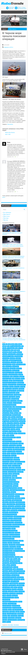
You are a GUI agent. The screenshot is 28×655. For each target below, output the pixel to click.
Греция (18, 397)
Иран (21, 425)
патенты (17, 496)
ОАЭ (13, 478)
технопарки (5, 593)
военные (5, 385)
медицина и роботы (7, 460)
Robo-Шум (5, 218)
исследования (6, 429)
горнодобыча (12, 393)
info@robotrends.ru (7, 650)
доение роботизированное (9, 405)
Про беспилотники (22, 8)
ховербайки (5, 612)
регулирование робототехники (10, 541)
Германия (21, 389)
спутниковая (6, 583)
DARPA (4, 346)
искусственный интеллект (9, 427)
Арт (3, 366)
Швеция (5, 616)
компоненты (6, 443)
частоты (22, 612)
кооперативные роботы (8, 447)
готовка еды (12, 397)
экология (5, 618)
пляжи (22, 498)
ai (6, 344)
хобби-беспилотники (18, 610)
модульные (5, 464)
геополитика (8, 389)
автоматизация (11, 354)
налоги (19, 470)
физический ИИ (16, 605)
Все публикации (7, 212)
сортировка (21, 573)
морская (19, 464)
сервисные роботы (7, 569)
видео (10, 380)
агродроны (5, 360)
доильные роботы (7, 407)
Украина (5, 603)
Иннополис (10, 423)
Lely (16, 348)
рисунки (5, 543)
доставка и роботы (7, 411)
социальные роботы (8, 579)
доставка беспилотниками (14, 409)
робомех (10, 543)
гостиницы (5, 397)
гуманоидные (6, 401)
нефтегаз (5, 474)
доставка (5, 409)
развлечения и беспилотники (10, 530)
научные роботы (12, 472)
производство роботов (8, 522)
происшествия (18, 522)
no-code (20, 348)
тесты (16, 591)
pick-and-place (6, 350)
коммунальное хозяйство (9, 441)
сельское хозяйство (7, 567)
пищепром (17, 498)
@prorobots (11, 7)
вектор (22, 378)
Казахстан (5, 431)
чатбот (4, 614)
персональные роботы (8, 498)
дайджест (19, 401)
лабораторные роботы (18, 449)
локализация (20, 453)
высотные (16, 387)
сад (19, 559)
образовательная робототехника (11, 482)
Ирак (17, 425)
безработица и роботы (8, 372)
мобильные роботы (20, 462)
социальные (20, 577)
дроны (11, 413)
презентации (14, 510)
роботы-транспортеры (8, 557)
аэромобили (6, 368)
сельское (13, 565)
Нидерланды (16, 474)
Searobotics (10, 124)
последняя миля (7, 508)
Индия (4, 423)
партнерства (11, 496)
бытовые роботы (7, 378)
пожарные (11, 502)
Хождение (12, 612)
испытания (19, 427)
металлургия (6, 462)
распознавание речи (14, 535)
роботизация (12, 545)
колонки (18, 437)
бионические (6, 376)
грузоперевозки (6, 399)
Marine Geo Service (10, 132)
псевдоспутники (7, 528)
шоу (9, 616)
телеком (20, 587)
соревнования (13, 573)
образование (12, 480)
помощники (11, 506)
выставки (22, 387)
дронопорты (6, 413)
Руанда (15, 559)
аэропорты (12, 368)
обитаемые (18, 478)
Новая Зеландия (7, 476)
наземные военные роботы (9, 470)
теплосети (20, 589)
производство (6, 520)
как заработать (12, 431)
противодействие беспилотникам (11, 526)
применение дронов (8, 516)
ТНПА (4, 595)
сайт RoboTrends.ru (15, 561)
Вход (25, 649)
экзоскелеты (14, 616)
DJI (22, 346)
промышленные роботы (18, 524)
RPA (15, 350)
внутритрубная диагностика (9, 382)
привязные (5, 512)
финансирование (7, 608)
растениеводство (7, 537)
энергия (5, 620)
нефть (10, 474)
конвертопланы (13, 443)
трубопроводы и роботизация (10, 601)
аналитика (13, 362)
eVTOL (4, 348)
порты (23, 506)
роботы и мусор (18, 549)
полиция (5, 506)
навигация (5, 468)
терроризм (11, 591)
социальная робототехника (9, 577)
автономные (6, 358)
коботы (12, 435)
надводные (11, 468)
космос (17, 447)
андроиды (19, 362)
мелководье (16, 460)
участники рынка (7, 605)
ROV (12, 350)
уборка (20, 601)
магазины (13, 455)
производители (17, 518)
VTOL (14, 352)
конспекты (5, 445)
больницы (16, 376)
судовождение (20, 585)
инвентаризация (14, 421)
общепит (16, 484)
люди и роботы (6, 455)
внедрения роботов (18, 380)
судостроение (6, 587)
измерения (14, 419)
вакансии (17, 378)
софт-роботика (15, 575)
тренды (16, 597)
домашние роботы (20, 407)
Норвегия (14, 476)
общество (15, 486)
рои (21, 557)
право (8, 510)
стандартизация (14, 583)
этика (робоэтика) (12, 620)
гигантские (5, 391)
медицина (16, 457)
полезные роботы (20, 504)
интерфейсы (6, 425)
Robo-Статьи (6, 216)
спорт (22, 579)
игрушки (5, 419)
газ (3, 389)
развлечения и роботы (8, 533)
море (15, 464)
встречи (11, 387)
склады (10, 571)
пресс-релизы (21, 510)
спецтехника (17, 579)
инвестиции (22, 421)
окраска (20, 488)
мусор (9, 466)
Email (11, 625)
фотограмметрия (16, 608)
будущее (22, 376)
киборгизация (21, 433)
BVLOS (20, 344)
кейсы (15, 433)
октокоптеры (6, 490)
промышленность (7, 524)
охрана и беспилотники (8, 494)
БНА (11, 376)
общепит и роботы (7, 486)
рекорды (21, 541)
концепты (19, 445)
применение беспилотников (10, 514)
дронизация (16, 411)
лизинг (4, 453)
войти (3, 197)
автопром (12, 358)
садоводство (6, 561)
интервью (22, 423)
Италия (18, 429)
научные (5, 472)
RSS (9, 625)
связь (4, 565)
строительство (12, 585)
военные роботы (21, 385)
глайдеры (5, 393)
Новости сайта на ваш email (8, 652)
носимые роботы (7, 478)
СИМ (14, 569)
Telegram (16, 625)
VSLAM (10, 352)
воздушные (5, 387)
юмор (4, 622)
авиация (5, 354)
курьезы (5, 449)
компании (18, 441)
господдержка (17, 395)
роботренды (13, 547)
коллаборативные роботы (9, 437)
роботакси (5, 545)
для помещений (17, 403)
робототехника (20, 545)
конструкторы (12, 445)
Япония (8, 622)
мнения (12, 462)
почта (4, 510)
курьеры (10, 449)
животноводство (16, 415)
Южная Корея (21, 620)
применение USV (13, 512)
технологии (21, 591)
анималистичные (7, 364)
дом (14, 407)
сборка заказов (13, 563)
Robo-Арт (5, 220)
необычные (20, 472)
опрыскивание (6, 492)
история (13, 429)
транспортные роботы (8, 597)
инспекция (16, 423)
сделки (8, 565)
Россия (7, 559)
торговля (9, 595)
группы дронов (15, 399)
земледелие (19, 417)
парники (5, 496)
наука (23, 470)
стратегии (5, 585)
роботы (18, 547)
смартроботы (6, 573)
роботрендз (5, 547)
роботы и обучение (7, 551)
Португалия (18, 506)
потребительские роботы (18, 508)
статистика (21, 583)
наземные (18, 468)
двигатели (9, 403)
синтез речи (20, 569)
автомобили (20, 354)
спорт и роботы (15, 581)
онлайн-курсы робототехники (17, 490)
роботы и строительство (9, 553)
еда (20, 413)
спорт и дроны (6, 581)
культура (22, 447)
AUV (16, 344)
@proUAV (11, 8)
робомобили (16, 543)
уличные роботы (12, 603)
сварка (20, 563)
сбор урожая (6, 563)
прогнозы (5, 518)
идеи (9, 419)
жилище (5, 417)
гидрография (20, 391)
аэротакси (19, 368)
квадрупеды (10, 433)
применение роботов (19, 516)
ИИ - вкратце (6, 421)
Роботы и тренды (21, 7)
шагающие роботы (11, 614)
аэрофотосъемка (7, 370)
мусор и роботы (16, 466)
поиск (4, 504)
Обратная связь (8, 633)
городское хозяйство (8, 395)
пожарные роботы (20, 502)
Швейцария (20, 614)
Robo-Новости (12, 29)
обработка (5, 480)
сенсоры (16, 567)
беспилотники (18, 372)
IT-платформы (10, 348)
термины (5, 591)
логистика (13, 453)
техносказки (12, 593)
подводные (8, 500)
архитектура (16, 366)
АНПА (13, 364)
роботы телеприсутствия (9, 555)
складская (5, 571)
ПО (3, 500)
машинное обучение (8, 457)
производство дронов (16, 520)
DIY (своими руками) (15, 346)
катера (4, 433)
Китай (7, 435)
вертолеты (5, 380)
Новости (4, 29)
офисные (13, 492)
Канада (19, 431)
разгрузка (17, 533)
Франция (5, 610)
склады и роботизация (19, 571)
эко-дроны (20, 616)
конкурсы (21, 443)
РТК (11, 559)
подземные (5, 502)
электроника (11, 618)
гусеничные (13, 401)
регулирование (16, 537)
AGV (4, 344)
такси (15, 587)
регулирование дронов (8, 539)
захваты (13, 417)
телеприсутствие (7, 589)
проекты (11, 518)
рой (4, 559)
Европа (16, 413)
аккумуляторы (6, 362)
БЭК (13, 378)
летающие (18, 451)
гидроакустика (12, 391)
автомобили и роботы (8, 356)
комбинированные (7, 439)
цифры (17, 612)
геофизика (15, 389)
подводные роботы (8, 47)
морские (5, 466)
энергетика (18, 618)
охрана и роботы (19, 494)
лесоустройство (11, 451)
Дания (4, 403)
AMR (9, 344)
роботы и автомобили (8, 549)
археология (8, 366)
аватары (19, 352)
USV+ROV (5, 352)
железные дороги (7, 415)
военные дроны (12, 385)
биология (5, 374)
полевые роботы (11, 504)
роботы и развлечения (18, 551)
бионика (21, 374)
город (17, 393)
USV (18, 350)
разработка (5, 535)
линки (8, 453)
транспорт (14, 595)
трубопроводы (6, 599)
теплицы (14, 589)
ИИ (24, 419)
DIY (8, 346)
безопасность (15, 370)
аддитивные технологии (15, 360)
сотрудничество (6, 575)
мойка (10, 464)
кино (4, 435)
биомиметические (13, 374)
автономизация (18, 356)
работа (13, 528)
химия (9, 610)
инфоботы (12, 425)
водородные (20, 382)
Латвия (4, 451)
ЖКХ (9, 417)
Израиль (20, 419)
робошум (17, 557)
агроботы (18, 358)
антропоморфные (20, 364)
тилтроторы (19, 593)
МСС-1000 (7, 134)
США (12, 587)
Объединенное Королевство (10, 488)
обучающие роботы (7, 484)
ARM (13, 344)
